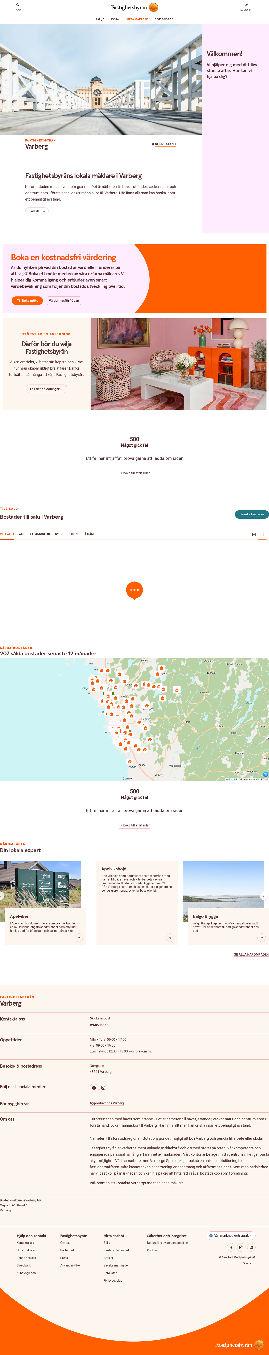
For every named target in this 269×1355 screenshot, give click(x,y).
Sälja (100, 19)
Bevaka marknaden (116, 1265)
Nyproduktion (66, 534)
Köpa (115, 19)
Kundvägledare (27, 1273)
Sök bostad (164, 19)
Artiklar (108, 1258)
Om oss (65, 1242)
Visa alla (7, 534)
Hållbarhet (67, 1250)
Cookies (152, 1250)
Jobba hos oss (26, 1258)
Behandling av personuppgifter (167, 1242)
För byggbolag (113, 1280)
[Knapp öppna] (79, 938)
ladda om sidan (168, 458)
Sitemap (247, 1263)
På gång (89, 534)
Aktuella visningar (34, 534)
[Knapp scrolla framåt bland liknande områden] (264, 896)
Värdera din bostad (116, 1250)
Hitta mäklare (137, 19)
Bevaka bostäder (252, 514)
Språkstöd (110, 1273)
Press (64, 1258)
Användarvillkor (70, 1265)
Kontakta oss (25, 1242)
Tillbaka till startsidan (134, 473)
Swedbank (24, 1265)
